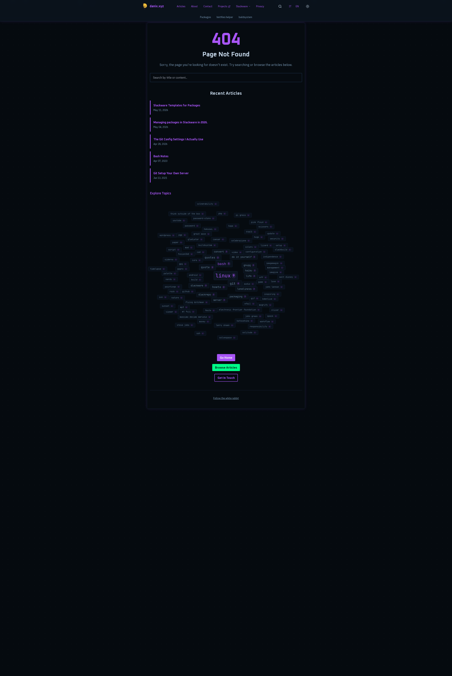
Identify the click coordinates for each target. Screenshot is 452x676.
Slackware (242, 6)
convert (220, 251)
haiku (250, 270)
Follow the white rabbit (226, 398)
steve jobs (184, 325)
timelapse (157, 269)
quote (207, 267)
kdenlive (268, 299)
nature (176, 297)
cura (196, 260)
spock (271, 316)
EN (297, 6)
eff (262, 277)
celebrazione (240, 240)
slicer (276, 310)
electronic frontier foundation (239, 309)
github (187, 291)
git (234, 283)
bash (224, 263)
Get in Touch (226, 378)
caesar (218, 239)
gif (254, 298)
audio (248, 284)
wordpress (167, 235)
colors (250, 247)
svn (162, 297)
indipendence (272, 256)
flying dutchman (196, 302)
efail (249, 303)
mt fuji (188, 311)
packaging (237, 296)
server (219, 300)
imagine (275, 272)
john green (253, 316)
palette (169, 273)
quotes (211, 257)
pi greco (242, 215)
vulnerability (206, 203)
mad (188, 247)
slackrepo (206, 294)
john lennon (273, 287)
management (274, 267)
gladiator (195, 239)
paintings (172, 286)
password (191, 225)
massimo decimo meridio (195, 317)
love (275, 281)
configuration (255, 251)
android (195, 275)
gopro (181, 269)
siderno (170, 259)
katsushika (244, 320)
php (221, 213)
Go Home (226, 357)
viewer (171, 311)
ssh (200, 333)
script (173, 249)
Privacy (260, 6)
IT (290, 6)
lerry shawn (224, 325)
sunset (167, 306)
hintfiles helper (225, 17)
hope (232, 226)
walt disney (287, 277)
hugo (258, 237)
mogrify (265, 305)
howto (218, 287)
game (262, 282)
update (272, 233)
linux (225, 275)
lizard (266, 245)
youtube (178, 220)
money (203, 321)
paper (177, 242)
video (236, 252)
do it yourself (243, 256)
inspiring (271, 294)
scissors (264, 226)
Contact (207, 6)
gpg (182, 264)
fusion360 (185, 254)
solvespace (227, 337)
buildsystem (245, 17)
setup (280, 245)
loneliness (245, 288)
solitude (248, 332)
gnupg (249, 265)
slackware (198, 285)
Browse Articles (226, 367)
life (250, 276)
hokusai (210, 229)
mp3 (183, 307)
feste (209, 310)
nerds (170, 279)
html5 (250, 231)
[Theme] (307, 6)
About (194, 6)
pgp (182, 235)
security (276, 238)
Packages (205, 17)
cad (200, 252)
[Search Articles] (280, 6)
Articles (181, 6)
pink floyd (258, 222)
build (195, 279)
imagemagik (274, 263)
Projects (222, 6)
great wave (201, 234)
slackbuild (282, 249)
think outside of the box (186, 213)
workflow (266, 321)
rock (174, 291)
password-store (203, 218)
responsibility (260, 326)
